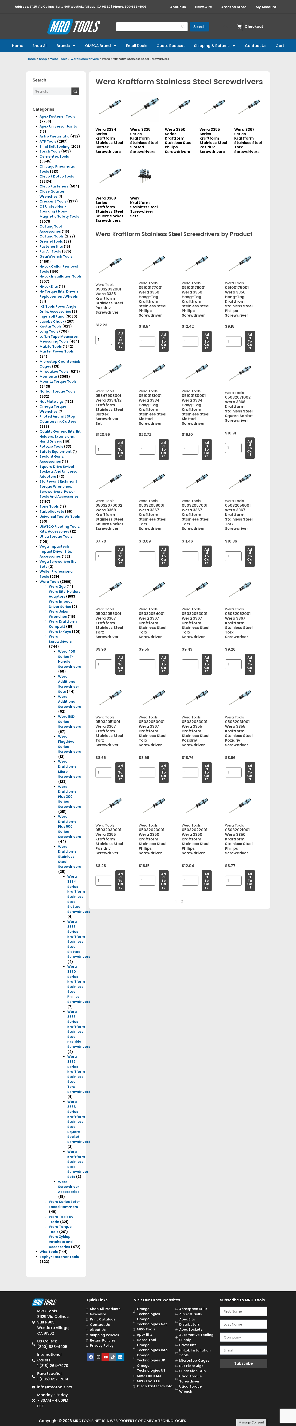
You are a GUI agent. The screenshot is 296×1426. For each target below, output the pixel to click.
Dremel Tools (51, 241)
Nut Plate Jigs (52, 401)
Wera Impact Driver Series (60, 604)
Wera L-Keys (60, 631)
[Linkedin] (120, 1357)
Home (17, 45)
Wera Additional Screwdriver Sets (68, 684)
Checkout (254, 26)
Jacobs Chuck (52, 321)
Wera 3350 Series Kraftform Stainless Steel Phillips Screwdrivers (78, 984)
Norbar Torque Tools (57, 391)
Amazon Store (234, 7)
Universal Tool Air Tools (60, 516)
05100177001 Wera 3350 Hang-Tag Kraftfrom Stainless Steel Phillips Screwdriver (152, 301)
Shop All (39, 45)
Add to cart (120, 340)
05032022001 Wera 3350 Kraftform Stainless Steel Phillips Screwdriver (195, 841)
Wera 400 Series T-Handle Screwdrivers (69, 659)
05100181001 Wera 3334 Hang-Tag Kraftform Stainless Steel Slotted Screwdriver (152, 409)
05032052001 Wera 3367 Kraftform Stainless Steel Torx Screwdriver (239, 625)
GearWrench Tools (56, 256)
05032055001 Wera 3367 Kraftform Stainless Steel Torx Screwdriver (109, 625)
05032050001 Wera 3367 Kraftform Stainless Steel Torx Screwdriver (152, 733)
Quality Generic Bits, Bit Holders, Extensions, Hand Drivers (60, 436)
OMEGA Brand (98, 45)
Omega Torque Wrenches (53, 409)
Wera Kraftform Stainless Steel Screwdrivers (69, 856)
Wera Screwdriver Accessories (68, 1186)
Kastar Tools (51, 326)
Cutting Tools (52, 236)
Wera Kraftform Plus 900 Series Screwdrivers (69, 826)
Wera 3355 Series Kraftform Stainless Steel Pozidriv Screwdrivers (78, 1029)
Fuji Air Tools (50, 251)
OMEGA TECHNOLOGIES (165, 1420)
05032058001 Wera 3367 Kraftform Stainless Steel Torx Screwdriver (152, 517)
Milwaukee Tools (54, 371)
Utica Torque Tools (56, 536)
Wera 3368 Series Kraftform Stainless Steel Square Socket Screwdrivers (78, 1121)
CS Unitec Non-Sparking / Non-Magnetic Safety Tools (59, 211)
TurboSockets (52, 511)
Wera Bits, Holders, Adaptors (65, 594)
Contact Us (255, 45)
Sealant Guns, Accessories (52, 459)
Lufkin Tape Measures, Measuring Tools (59, 339)
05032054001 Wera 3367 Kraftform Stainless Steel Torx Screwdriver (152, 625)
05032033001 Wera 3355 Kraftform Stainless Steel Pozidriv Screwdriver (195, 733)
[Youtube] (106, 1357)
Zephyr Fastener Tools (59, 1256)
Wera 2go (57, 586)
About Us (178, 7)
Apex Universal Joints (58, 126)
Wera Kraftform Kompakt (63, 624)
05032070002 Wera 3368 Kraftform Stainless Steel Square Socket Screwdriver (109, 517)
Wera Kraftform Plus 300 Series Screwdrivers (69, 796)
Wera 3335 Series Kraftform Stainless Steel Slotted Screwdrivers (78, 939)
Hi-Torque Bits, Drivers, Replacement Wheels (60, 294)
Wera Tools (58, 59)
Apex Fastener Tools (57, 116)
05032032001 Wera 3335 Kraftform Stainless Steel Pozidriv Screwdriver (109, 301)
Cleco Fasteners (54, 186)
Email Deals (136, 45)
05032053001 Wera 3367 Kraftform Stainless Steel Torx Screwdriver (195, 625)
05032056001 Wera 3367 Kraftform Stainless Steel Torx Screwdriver (239, 517)
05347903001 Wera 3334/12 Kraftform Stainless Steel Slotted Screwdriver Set (109, 409)
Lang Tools (49, 331)
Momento (48, 376)
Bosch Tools (50, 151)
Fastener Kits (51, 246)
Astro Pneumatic (54, 136)
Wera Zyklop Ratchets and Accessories (61, 1241)
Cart (280, 45)
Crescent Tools (53, 201)
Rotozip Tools (51, 446)
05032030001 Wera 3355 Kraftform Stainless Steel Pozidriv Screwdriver (109, 841)
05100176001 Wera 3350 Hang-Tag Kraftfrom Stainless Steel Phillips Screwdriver (195, 301)
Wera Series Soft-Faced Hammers (64, 1204)
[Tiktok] (113, 1357)
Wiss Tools (49, 1251)
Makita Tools (51, 346)
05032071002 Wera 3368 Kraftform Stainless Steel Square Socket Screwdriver (239, 409)
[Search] (75, 91)
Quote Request (171, 45)
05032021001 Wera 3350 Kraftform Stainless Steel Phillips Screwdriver (239, 841)
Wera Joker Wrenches (59, 614)
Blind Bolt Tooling (55, 146)
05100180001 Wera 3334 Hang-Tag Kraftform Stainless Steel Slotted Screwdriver (195, 409)
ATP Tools (48, 141)
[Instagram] (98, 1357)
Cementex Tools (54, 156)
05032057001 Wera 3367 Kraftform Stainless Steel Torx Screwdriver (195, 517)
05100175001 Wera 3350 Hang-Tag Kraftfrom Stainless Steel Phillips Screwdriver (239, 301)
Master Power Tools (57, 351)
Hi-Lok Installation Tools (61, 276)
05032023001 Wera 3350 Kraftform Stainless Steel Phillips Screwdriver (152, 841)
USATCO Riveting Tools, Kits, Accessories (60, 529)
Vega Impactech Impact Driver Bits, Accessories (56, 551)
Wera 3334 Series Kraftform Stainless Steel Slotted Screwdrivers (78, 894)
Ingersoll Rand (52, 316)
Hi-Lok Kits (49, 286)
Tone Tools (49, 506)
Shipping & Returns (212, 45)
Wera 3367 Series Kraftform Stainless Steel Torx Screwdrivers (78, 1074)
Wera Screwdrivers (85, 59)
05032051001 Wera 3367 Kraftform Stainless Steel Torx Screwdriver (109, 733)
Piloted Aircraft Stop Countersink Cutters (58, 419)
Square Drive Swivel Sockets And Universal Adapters (59, 471)
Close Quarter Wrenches (52, 194)
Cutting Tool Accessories (51, 229)
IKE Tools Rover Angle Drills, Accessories (58, 309)
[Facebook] (91, 1357)
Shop (43, 59)
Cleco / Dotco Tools (57, 176)
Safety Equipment (56, 451)
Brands (63, 45)
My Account (266, 7)
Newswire (203, 7)
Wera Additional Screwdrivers (69, 701)
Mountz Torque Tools (58, 381)
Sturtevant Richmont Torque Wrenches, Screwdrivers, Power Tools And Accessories (59, 489)
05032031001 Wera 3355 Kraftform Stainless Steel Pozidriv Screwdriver (239, 733)
